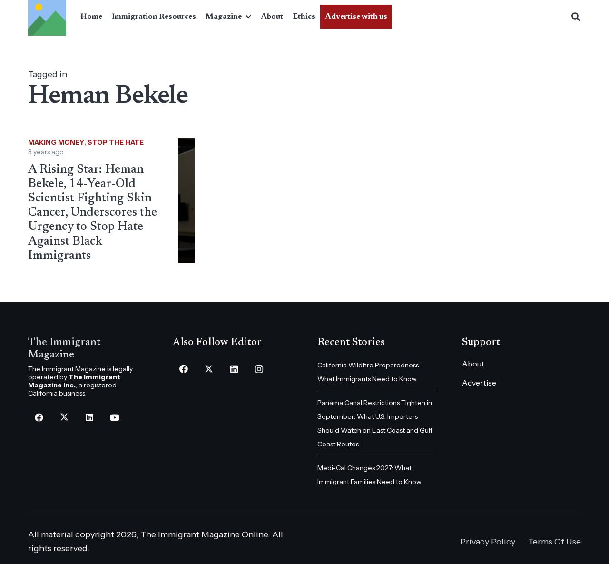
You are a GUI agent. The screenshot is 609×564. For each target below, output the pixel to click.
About (473, 363)
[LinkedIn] (89, 417)
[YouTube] (114, 417)
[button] (246, 17)
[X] (64, 417)
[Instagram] (259, 369)
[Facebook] (38, 417)
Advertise (479, 382)
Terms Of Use (554, 541)
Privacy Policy (487, 541)
